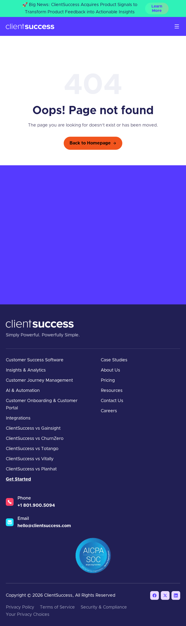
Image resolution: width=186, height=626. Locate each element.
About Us (110, 370)
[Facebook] (154, 595)
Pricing (108, 380)
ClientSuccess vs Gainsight (33, 428)
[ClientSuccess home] (30, 26)
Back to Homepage (90, 143)
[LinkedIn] (175, 595)
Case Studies (114, 360)
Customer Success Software (34, 360)
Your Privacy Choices (27, 614)
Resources (112, 390)
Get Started (18, 479)
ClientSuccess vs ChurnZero (34, 438)
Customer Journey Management (39, 380)
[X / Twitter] (165, 595)
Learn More (156, 8)
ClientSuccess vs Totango (32, 449)
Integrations (18, 418)
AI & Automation (23, 390)
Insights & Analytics (26, 370)
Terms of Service (57, 607)
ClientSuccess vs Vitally (30, 459)
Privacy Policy (20, 607)
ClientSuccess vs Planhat (31, 469)
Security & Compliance (104, 607)
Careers (109, 411)
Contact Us (112, 401)
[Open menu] (176, 26)
